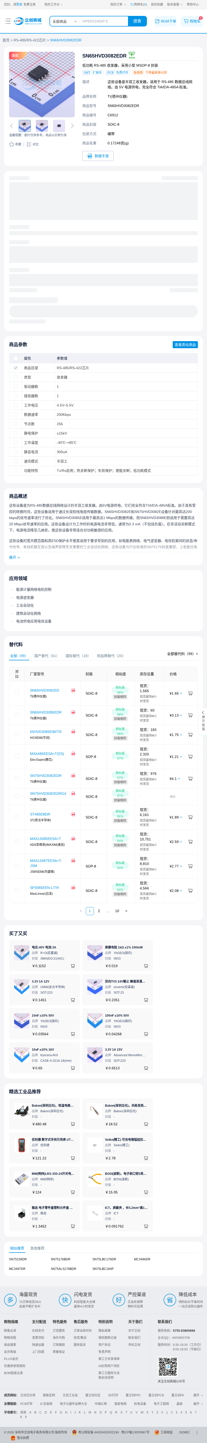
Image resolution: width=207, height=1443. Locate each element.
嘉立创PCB (156, 1395)
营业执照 (23, 1438)
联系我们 (134, 1338)
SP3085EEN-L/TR (44, 888)
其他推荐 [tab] (37, 1248)
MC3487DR (17, 1269)
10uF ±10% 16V (43, 1049)
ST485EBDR (40, 814)
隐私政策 (104, 1330)
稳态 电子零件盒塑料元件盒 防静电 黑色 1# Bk (63, 1208)
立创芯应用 (27, 1395)
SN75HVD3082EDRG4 (48, 794)
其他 (23, 1412)
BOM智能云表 (13, 1373)
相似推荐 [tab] (17, 1248)
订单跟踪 (59, 1345)
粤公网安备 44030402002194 (98, 1432)
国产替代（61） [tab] (47, 656)
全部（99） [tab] (19, 656)
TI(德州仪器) (117, 96)
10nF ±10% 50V (43, 1015)
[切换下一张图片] (71, 126)
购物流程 (10, 1338)
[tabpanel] (103, 785)
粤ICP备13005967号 (135, 1432)
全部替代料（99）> (182, 654)
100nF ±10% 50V (117, 1015)
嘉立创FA (177, 1395)
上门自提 (38, 1352)
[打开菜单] (8, 21)
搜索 (137, 21)
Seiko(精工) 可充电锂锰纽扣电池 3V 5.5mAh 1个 (138, 1139)
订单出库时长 (83, 1330)
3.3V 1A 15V (113, 1049)
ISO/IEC (184, 1432)
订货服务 (59, 1330)
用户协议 (104, 1345)
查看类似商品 (185, 345)
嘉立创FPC (133, 1395)
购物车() (140, 4)
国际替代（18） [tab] (78, 656)
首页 (6, 40)
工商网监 (167, 1432)
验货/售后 (80, 1338)
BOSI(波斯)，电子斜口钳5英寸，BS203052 (134, 1174)
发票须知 (38, 1338)
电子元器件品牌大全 (73, 1404)
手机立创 (134, 1345)
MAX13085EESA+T (45, 839)
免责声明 (104, 1352)
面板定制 (49, 1395)
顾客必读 (10, 1330)
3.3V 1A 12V (40, 981)
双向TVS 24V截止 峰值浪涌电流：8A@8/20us (136, 981)
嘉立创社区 (92, 1395)
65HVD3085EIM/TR (46, 732)
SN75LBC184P (103, 1269)
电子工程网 (161, 1404)
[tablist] (103, 656)
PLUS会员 (11, 1359)
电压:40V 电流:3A (44, 947)
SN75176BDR (60, 1259)
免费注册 (29, 4)
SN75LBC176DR (104, 1259)
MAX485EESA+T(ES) (47, 754)
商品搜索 (10, 1345)
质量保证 (59, 1352)
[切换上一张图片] (12, 126)
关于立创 (134, 1330)
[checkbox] (16, 358)
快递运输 (38, 1345)
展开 (12, 557)
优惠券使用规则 (14, 1366)
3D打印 (113, 1395)
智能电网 (120, 1404)
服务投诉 (80, 1345)
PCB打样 (26, 1404)
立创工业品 (70, 1395)
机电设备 (140, 1404)
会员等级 (10, 1352)
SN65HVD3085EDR (46, 712)
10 (117, 911)
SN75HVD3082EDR (46, 776)
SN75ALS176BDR (63, 1269)
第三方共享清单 (109, 1359)
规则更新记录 (107, 1338)
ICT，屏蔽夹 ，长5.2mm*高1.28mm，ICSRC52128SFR (143, 1208)
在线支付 (38, 1330)
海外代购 (59, 1338)
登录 (19, 4)
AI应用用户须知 (108, 1366)
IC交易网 (46, 1404)
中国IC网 (101, 1404)
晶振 (179, 1404)
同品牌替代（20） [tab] (111, 656)
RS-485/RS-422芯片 (30, 40)
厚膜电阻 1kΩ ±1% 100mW (124, 947)
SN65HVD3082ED (44, 690)
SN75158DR (18, 1259)
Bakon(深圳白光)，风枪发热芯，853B (131, 1105)
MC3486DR (142, 1259)
